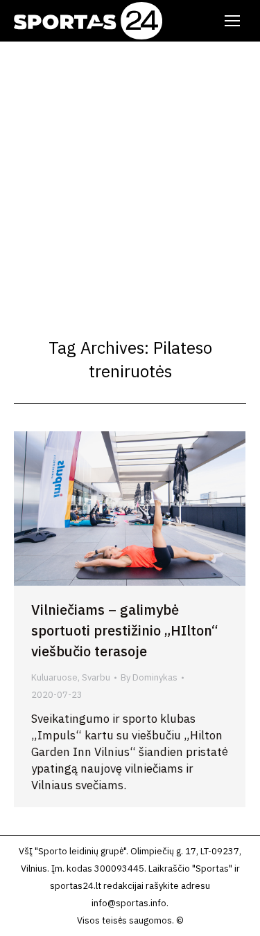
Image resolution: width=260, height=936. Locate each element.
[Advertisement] (130, 178)
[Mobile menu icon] (232, 21)
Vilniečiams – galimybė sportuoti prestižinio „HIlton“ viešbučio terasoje (124, 630)
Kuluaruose (54, 677)
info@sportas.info (129, 903)
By (149, 677)
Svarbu (96, 677)
